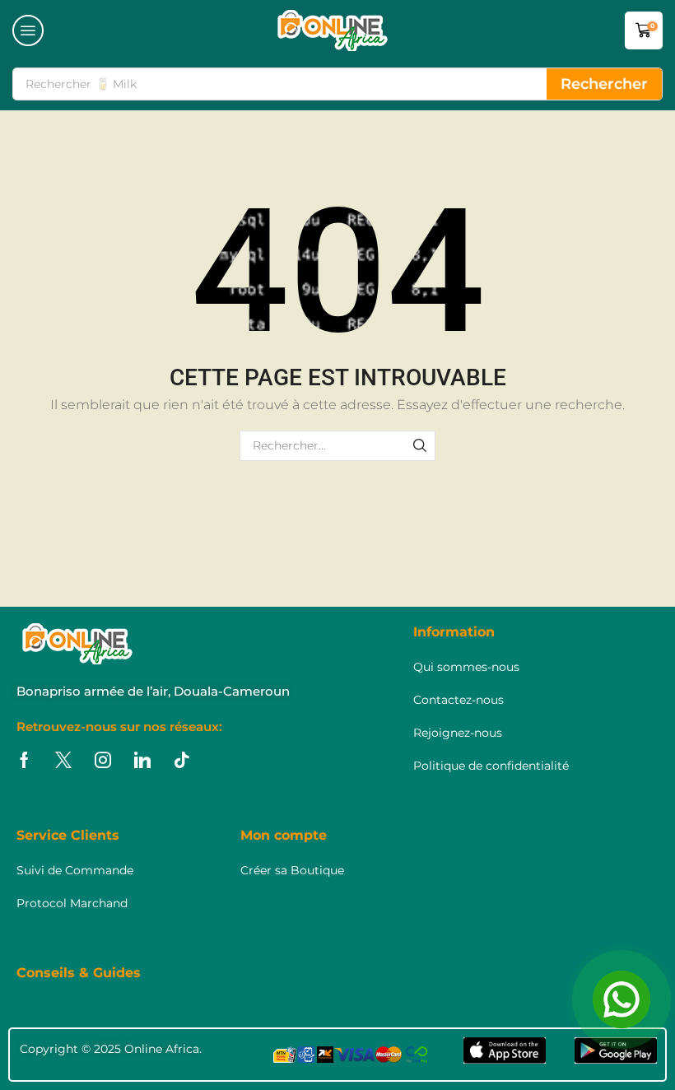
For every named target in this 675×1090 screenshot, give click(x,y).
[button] (28, 30)
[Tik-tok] (182, 760)
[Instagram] (103, 760)
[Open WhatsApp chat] (621, 999)
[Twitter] (63, 760)
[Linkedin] (142, 760)
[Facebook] (24, 760)
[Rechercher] (420, 446)
